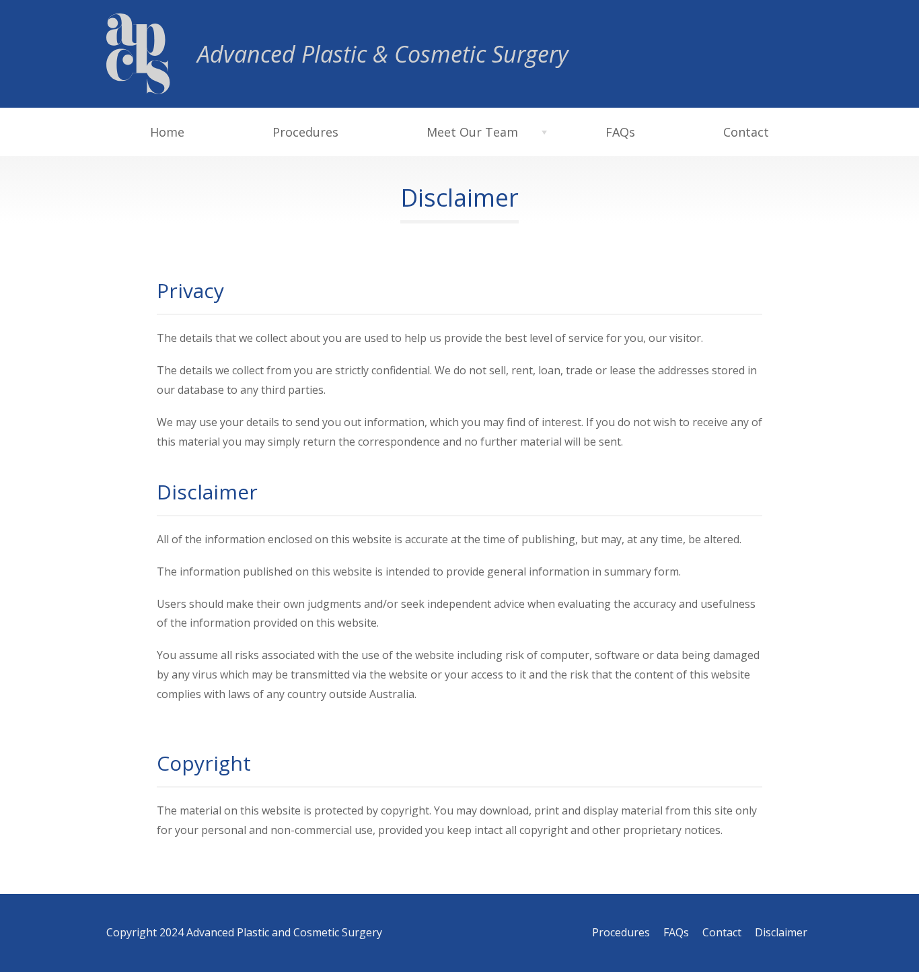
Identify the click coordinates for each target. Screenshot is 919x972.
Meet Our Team (472, 132)
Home (167, 132)
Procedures (305, 132)
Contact (746, 132)
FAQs (620, 132)
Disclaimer (781, 932)
